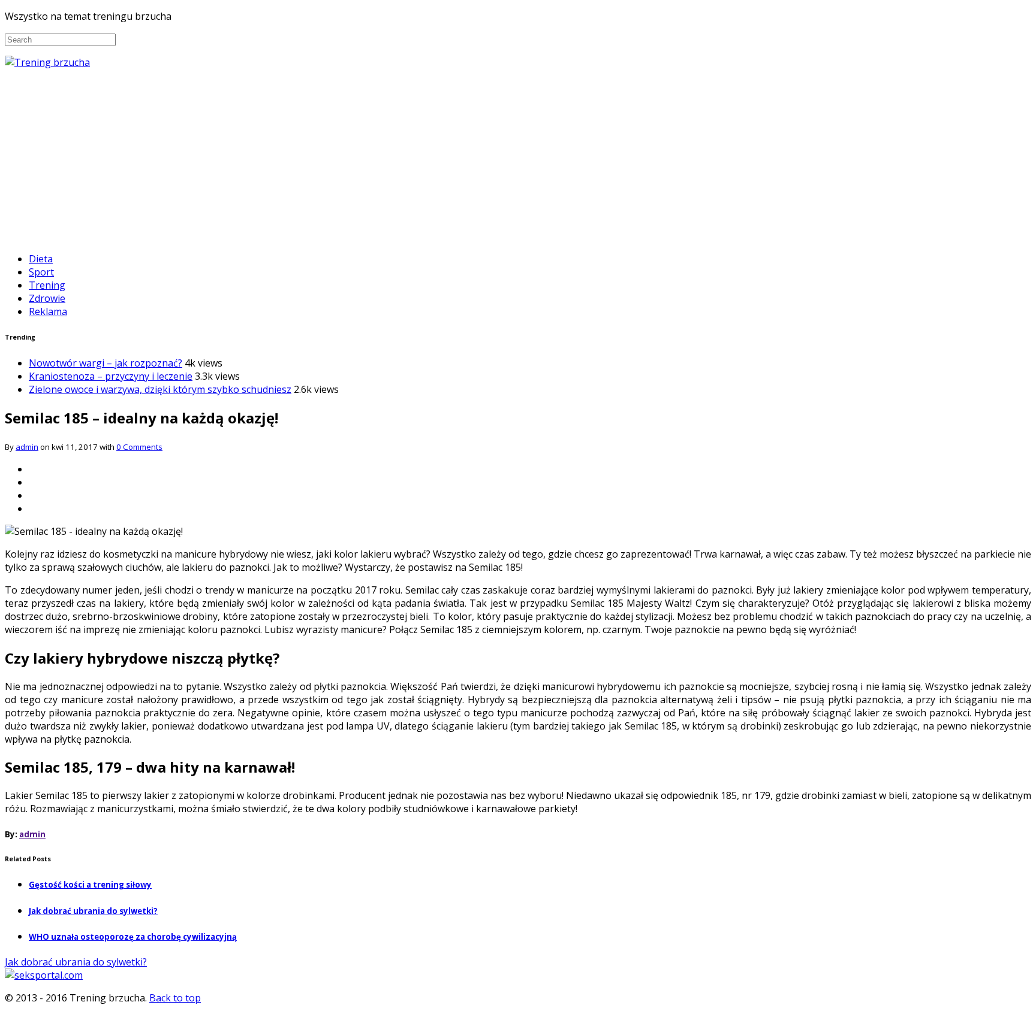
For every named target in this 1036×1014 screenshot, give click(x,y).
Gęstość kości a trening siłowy (90, 884)
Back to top (175, 997)
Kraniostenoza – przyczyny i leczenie (110, 376)
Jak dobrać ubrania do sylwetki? (93, 911)
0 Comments (139, 446)
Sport (41, 272)
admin (27, 446)
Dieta (41, 258)
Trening (47, 285)
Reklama (48, 311)
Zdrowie (47, 298)
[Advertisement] (518, 159)
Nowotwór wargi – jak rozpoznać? (105, 363)
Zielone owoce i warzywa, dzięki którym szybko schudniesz (160, 389)
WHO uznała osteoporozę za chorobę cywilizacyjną (133, 936)
